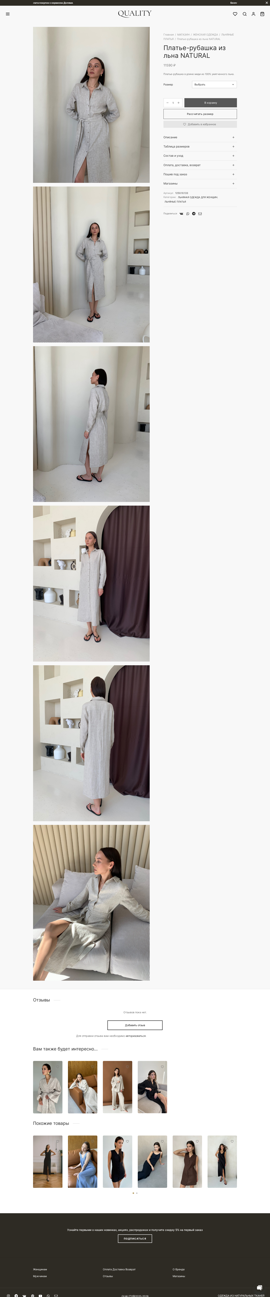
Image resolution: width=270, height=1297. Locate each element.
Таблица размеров (176, 146)
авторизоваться (136, 1035)
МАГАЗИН (183, 34)
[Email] (200, 213)
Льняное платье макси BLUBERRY (151, 1175)
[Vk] (181, 213)
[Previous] (32, 1155)
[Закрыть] (266, 2)
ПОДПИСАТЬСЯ (135, 1238)
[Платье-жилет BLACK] (117, 1162)
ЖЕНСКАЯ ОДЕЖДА (205, 34)
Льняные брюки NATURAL (114, 1100)
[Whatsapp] (187, 213)
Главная (168, 34)
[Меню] (8, 14)
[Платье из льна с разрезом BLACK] (222, 1162)
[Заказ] (262, 14)
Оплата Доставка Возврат (119, 1269)
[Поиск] (244, 14)
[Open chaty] (260, 1287)
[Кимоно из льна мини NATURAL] (47, 1087)
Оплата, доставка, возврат (182, 165)
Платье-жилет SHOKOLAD (187, 1176)
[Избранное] (235, 14)
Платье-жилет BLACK (117, 1176)
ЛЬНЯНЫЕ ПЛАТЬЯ (175, 201)
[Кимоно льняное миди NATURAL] (82, 1087)
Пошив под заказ (175, 174)
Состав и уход (173, 155)
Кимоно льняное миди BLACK (152, 1100)
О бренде (179, 1269)
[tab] (200, 137)
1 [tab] (133, 1193)
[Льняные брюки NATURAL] (117, 1087)
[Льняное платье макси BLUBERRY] (152, 1162)
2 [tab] (136, 1193)
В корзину (210, 102)
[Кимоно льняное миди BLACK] (152, 1087)
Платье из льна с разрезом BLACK (219, 1173)
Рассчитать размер (200, 113)
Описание (170, 137)
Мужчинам (40, 1276)
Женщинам (40, 1269)
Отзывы (108, 1276)
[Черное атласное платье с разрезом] (47, 1162)
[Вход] (253, 14)
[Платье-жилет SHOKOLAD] (187, 1162)
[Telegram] (194, 213)
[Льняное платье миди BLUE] (82, 1162)
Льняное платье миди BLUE (81, 1175)
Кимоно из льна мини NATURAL (45, 1100)
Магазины (170, 183)
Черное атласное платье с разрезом (45, 1173)
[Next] (238, 1155)
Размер (168, 84)
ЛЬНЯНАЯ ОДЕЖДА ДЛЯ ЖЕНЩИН (197, 197)
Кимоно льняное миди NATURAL (82, 1100)
